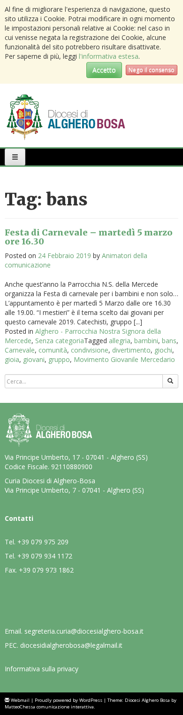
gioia (12, 359)
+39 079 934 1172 (44, 555)
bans (169, 340)
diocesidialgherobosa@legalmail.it (71, 645)
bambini (146, 340)
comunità (52, 350)
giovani (34, 359)
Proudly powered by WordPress (68, 700)
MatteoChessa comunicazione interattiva (49, 707)
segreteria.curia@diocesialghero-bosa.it (84, 631)
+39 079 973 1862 (46, 570)
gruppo (59, 359)
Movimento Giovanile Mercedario (124, 359)
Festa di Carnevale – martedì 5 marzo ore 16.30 (89, 237)
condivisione (89, 350)
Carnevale (20, 350)
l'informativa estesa (108, 56)
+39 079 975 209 (43, 541)
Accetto (104, 69)
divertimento (131, 350)
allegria (119, 340)
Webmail (20, 700)
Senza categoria (59, 340)
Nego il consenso (152, 70)
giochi (163, 350)
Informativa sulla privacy (41, 668)
